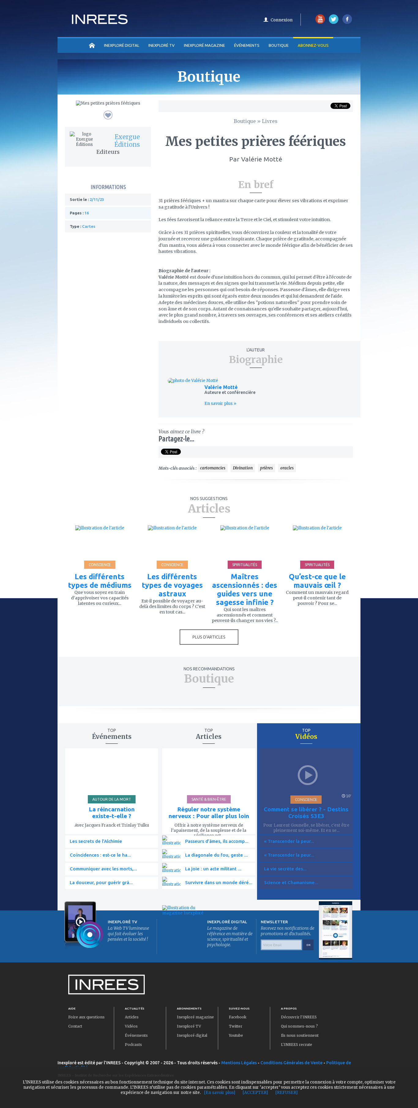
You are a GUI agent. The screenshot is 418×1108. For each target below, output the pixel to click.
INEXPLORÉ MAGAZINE (204, 45)
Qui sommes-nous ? (299, 1026)
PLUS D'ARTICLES (209, 637)
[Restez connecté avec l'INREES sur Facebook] (347, 22)
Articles (132, 1017)
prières (266, 468)
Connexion (282, 20)
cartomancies (213, 468)
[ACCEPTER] (255, 1092)
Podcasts (133, 1044)
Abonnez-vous (313, 45)
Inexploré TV (189, 1026)
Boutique (279, 45)
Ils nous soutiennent (300, 1035)
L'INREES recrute (296, 1044)
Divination (243, 468)
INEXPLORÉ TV (161, 45)
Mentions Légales (239, 1062)
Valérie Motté (221, 387)
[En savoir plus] (219, 1092)
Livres (270, 121)
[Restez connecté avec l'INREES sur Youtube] (320, 22)
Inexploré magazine (195, 1017)
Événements (246, 45)
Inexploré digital (192, 1035)
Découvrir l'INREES (299, 1017)
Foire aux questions (86, 1017)
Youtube (236, 1035)
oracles (287, 468)
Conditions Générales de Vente (291, 1062)
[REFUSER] (286, 1092)
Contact (75, 1026)
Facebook (237, 1017)
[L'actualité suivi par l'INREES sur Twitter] (333, 22)
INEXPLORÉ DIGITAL (121, 45)
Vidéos (131, 1026)
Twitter (235, 1026)
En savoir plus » (220, 403)
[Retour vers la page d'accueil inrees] (100, 22)
